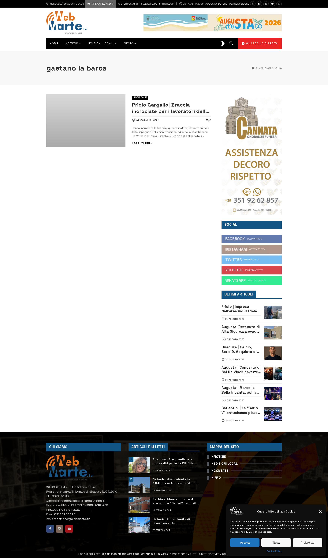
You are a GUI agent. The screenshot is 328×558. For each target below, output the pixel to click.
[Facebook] (252, 3)
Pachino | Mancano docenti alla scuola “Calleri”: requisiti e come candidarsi (175, 501)
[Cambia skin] (223, 43)
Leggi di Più (141, 143)
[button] (320, 512)
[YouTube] (272, 3)
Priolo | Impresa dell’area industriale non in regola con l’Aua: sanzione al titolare (239, 309)
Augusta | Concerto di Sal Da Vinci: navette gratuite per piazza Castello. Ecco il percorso (241, 370)
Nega (276, 542)
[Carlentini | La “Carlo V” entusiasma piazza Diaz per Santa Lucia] (273, 414)
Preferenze (307, 542)
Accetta (245, 542)
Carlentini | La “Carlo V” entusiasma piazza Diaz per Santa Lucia (240, 410)
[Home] (253, 68)
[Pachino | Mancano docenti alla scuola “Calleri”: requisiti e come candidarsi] (139, 505)
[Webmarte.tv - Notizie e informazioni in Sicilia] (66, 22)
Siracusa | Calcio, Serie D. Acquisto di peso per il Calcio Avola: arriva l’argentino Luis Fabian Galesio (239, 349)
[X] (266, 3)
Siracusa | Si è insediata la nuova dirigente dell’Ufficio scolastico (173, 461)
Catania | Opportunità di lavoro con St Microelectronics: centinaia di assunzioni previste (175, 521)
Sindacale (140, 97)
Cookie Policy (274, 551)
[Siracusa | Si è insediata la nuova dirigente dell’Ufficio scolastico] (139, 465)
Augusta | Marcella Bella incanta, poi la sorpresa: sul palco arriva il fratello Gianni (241, 390)
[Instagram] (259, 3)
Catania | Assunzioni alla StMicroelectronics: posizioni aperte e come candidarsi (175, 481)
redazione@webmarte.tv (72, 519)
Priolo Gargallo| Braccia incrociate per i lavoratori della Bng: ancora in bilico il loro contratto (170, 108)
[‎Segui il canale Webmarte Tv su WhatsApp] (279, 3)
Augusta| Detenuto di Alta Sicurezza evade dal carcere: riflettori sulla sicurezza (240, 3)
